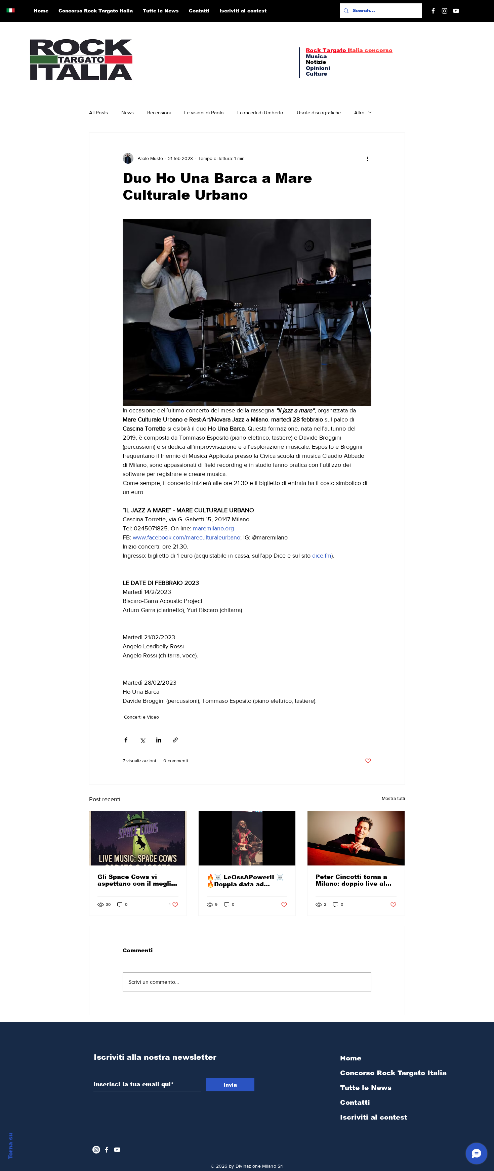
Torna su (10, 1146)
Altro (359, 112)
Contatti (355, 1102)
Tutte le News (366, 1087)
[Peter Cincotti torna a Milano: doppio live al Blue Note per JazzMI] (356, 838)
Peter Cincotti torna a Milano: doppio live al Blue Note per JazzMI (351, 880)
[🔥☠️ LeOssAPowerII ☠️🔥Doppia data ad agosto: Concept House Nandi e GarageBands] (247, 838)
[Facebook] (433, 10)
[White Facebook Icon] (107, 1150)
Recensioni (159, 112)
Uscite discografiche (319, 112)
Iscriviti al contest (373, 1117)
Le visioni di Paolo (204, 112)
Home (350, 1058)
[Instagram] (444, 10)
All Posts (98, 112)
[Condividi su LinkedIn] (159, 740)
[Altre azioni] (367, 158)
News (127, 112)
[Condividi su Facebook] (126, 740)
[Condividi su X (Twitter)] (142, 740)
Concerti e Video (141, 717)
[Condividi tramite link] (175, 740)
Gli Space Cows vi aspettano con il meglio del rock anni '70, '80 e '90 (136, 880)
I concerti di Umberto (260, 112)
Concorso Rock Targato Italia (376, 1073)
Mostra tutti (393, 798)
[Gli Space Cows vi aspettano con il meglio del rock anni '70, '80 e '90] (138, 838)
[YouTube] (456, 10)
